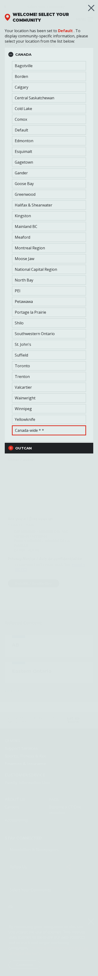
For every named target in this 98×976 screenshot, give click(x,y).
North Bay (24, 280)
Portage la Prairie (30, 312)
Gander (21, 173)
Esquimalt (23, 151)
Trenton (22, 376)
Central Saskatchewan (34, 98)
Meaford (22, 237)
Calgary (21, 87)
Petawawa (24, 301)
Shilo (19, 323)
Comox (21, 119)
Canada (23, 54)
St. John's (23, 344)
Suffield (21, 355)
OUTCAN (23, 448)
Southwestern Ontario (35, 333)
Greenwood (25, 194)
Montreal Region (30, 248)
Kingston (23, 215)
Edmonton (24, 140)
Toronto (22, 365)
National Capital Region (36, 269)
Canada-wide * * (29, 430)
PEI (17, 290)
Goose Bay (24, 183)
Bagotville (24, 65)
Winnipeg (23, 408)
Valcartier (23, 387)
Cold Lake (23, 108)
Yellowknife (25, 419)
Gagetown (24, 162)
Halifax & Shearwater (33, 205)
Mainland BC (26, 226)
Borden (21, 76)
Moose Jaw (24, 258)
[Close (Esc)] (91, 8)
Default (65, 30)
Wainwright (25, 398)
